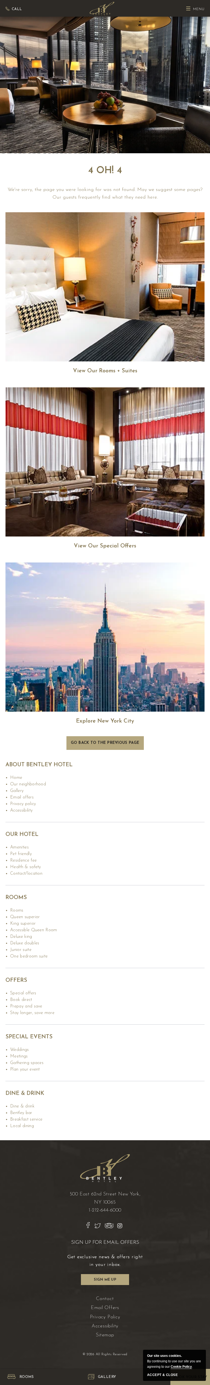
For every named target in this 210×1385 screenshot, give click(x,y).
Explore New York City (105, 721)
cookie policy (181, 1367)
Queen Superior (25, 917)
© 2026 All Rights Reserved (105, 1354)
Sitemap (105, 1335)
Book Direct (21, 1000)
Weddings (19, 1050)
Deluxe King (21, 937)
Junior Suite (20, 950)
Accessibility (21, 810)
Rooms (16, 897)
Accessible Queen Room (33, 930)
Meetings (19, 1056)
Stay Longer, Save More (32, 1013)
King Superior (23, 923)
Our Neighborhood (28, 784)
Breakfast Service (26, 1119)
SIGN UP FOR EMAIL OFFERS (105, 1242)
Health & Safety (25, 867)
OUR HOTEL (22, 834)
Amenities (19, 847)
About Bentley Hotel (39, 765)
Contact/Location (26, 873)
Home (16, 778)
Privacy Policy (23, 804)
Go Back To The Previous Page (105, 743)
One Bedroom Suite (29, 956)
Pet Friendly (21, 854)
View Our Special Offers (105, 546)
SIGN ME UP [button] (106, 1281)
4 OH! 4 (105, 171)
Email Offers (22, 797)
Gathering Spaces (26, 1063)
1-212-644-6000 (105, 1210)
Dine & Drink (24, 1093)
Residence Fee (23, 860)
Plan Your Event (25, 1069)
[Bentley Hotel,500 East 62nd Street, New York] (102, 8)
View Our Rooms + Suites (105, 371)
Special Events (28, 1037)
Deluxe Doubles (24, 943)
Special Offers (23, 993)
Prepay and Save (26, 1006)
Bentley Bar (21, 1113)
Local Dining (22, 1126)
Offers (16, 980)
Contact (105, 1298)
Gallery (17, 791)
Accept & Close (162, 1375)
